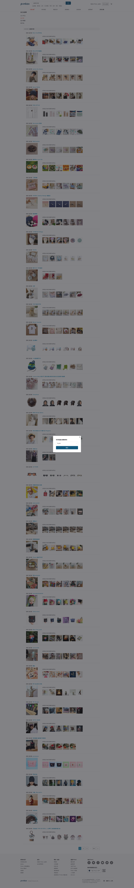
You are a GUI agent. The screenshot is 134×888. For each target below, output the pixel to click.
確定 (67, 448)
